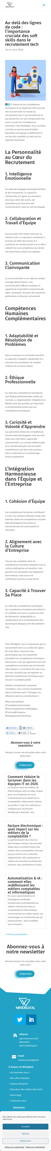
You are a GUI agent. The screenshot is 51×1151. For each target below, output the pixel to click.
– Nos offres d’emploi (19, 1078)
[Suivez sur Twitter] (20, 1019)
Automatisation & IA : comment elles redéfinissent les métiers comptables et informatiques (25, 885)
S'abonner (25, 765)
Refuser (25, 1134)
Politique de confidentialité (14, 1147)
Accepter (25, 1126)
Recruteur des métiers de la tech (26, 1089)
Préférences (25, 1141)
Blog (20, 49)
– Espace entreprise (18, 1084)
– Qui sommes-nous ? (19, 1072)
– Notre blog (15, 1095)
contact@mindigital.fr (28, 1060)
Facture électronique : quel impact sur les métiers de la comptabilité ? (25, 831)
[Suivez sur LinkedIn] (31, 1019)
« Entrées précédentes (16, 934)
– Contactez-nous (17, 1101)
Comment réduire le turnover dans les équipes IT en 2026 (24, 780)
